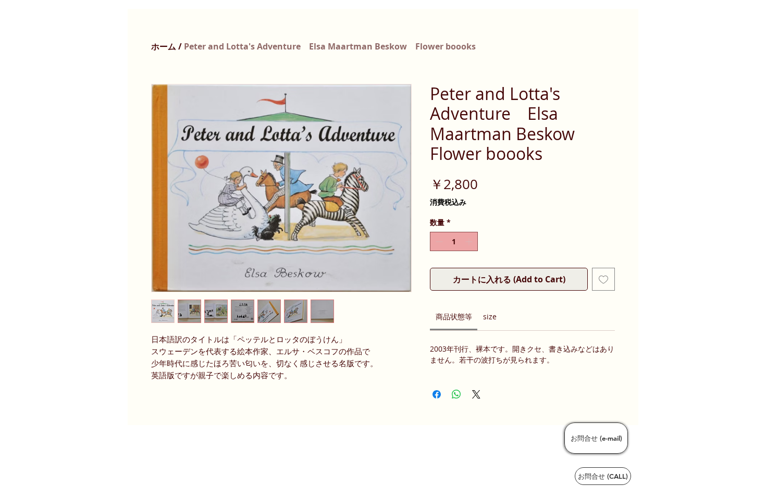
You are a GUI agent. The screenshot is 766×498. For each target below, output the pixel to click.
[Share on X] (476, 394)
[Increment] (469, 241)
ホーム (163, 46)
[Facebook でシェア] (436, 394)
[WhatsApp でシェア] (456, 394)
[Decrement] (437, 241)
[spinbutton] (453, 241)
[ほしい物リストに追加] (603, 279)
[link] (454, 316)
